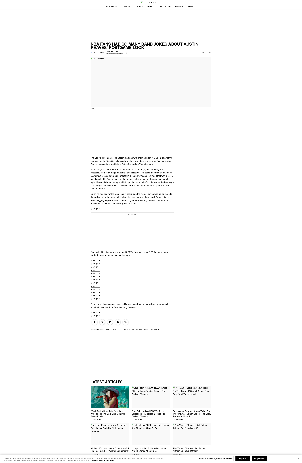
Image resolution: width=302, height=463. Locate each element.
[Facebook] (94, 322)
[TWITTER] (126, 52)
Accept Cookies (259, 458)
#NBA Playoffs (111, 330)
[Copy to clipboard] (125, 322)
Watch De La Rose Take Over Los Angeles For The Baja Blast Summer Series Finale (108, 414)
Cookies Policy (97, 460)
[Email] (117, 322)
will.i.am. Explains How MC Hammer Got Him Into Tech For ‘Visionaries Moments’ (110, 449)
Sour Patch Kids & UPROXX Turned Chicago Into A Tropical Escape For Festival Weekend (148, 414)
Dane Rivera (97, 419)
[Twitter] (102, 322)
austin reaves (134, 330)
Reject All (242, 458)
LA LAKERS (144, 330)
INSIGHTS (179, 6)
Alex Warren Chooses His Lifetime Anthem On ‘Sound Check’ (189, 449)
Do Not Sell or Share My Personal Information (215, 458)
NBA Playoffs (154, 330)
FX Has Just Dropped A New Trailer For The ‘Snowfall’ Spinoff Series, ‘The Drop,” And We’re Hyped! (192, 414)
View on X (95, 208)
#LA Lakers (100, 330)
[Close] (298, 458)
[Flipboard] (110, 322)
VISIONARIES (111, 6)
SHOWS (127, 6)
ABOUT (191, 6)
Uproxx (136, 454)
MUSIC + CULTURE (145, 6)
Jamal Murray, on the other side (118, 185)
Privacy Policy (109, 460)
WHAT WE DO (165, 6)
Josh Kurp (96, 454)
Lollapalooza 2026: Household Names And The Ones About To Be (150, 449)
